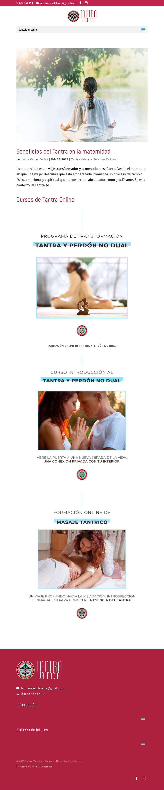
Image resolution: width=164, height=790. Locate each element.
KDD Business (44, 766)
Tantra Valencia (81, 159)
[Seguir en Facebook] (136, 778)
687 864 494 (26, 3)
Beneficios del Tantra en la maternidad (63, 151)
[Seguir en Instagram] (144, 778)
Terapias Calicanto (106, 159)
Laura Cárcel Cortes (35, 159)
